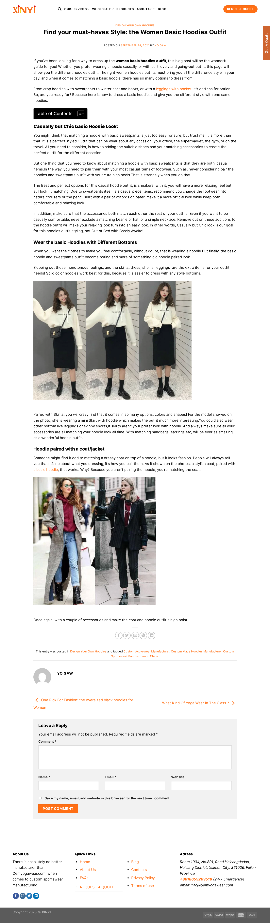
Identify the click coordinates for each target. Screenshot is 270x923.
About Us (88, 869)
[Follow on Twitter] (29, 896)
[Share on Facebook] (119, 635)
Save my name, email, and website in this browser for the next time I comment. (107, 798)
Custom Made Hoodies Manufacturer (196, 651)
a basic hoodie (45, 469)
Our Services (75, 9)
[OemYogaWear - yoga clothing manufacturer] (32, 9)
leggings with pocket (174, 89)
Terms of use (142, 885)
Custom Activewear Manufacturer (146, 651)
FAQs (84, 878)
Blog (162, 9)
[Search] (59, 9)
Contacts (139, 869)
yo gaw (160, 45)
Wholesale (101, 9)
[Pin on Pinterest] (143, 635)
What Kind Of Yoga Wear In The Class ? (196, 703)
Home (85, 862)
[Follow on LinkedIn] (36, 896)
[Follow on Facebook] (16, 896)
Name (44, 777)
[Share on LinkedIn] (151, 635)
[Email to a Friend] (135, 635)
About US (144, 9)
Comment (47, 741)
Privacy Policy (143, 878)
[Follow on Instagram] (23, 896)
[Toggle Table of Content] (79, 113)
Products (125, 9)
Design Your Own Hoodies (135, 25)
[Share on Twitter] (127, 635)
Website (177, 777)
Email (110, 777)
